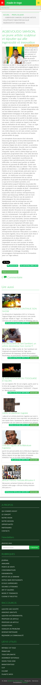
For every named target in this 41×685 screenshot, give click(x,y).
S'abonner (34, 547)
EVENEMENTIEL (7, 573)
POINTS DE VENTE (8, 567)
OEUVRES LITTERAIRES (10, 587)
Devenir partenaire (9, 632)
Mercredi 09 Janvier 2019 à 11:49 (19, 358)
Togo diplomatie (8, 654)
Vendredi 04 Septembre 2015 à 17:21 (18, 323)
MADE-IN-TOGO (14, 2)
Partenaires (7, 528)
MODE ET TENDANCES (10, 593)
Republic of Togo (9, 648)
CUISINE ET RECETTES (9, 596)
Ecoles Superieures (9, 583)
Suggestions (7, 625)
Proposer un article (10, 619)
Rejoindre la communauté (13, 635)
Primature (6, 651)
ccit (3, 668)
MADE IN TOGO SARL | (16, 681)
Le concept (6, 514)
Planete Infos (7, 674)
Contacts (6, 531)
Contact (25, 682)
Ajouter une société (10, 609)
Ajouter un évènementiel (12, 616)
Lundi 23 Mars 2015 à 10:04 (21, 460)
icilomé (5, 671)
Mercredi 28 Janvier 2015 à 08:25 (19, 392)
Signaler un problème (11, 629)
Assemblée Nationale (10, 658)
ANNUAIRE (5, 563)
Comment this (13, 265)
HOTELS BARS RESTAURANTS (12, 580)
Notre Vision (7, 518)
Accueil (6, 15)
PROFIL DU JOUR (18, 15)
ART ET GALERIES (8, 590)
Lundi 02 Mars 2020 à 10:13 (30, 265)
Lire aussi (8, 287)
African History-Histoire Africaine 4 (18, 480)
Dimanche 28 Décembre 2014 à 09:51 (18, 492)
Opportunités (7, 524)
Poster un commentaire (10, 272)
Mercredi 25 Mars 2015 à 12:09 (20, 425)
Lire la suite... (34, 323)
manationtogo (8, 664)
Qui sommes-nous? (9, 511)
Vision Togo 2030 (8, 661)
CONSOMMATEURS (9, 570)
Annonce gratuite (9, 612)
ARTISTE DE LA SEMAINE (10, 577)
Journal (5, 560)
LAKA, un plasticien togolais (15, 413)
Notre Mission (8, 521)
